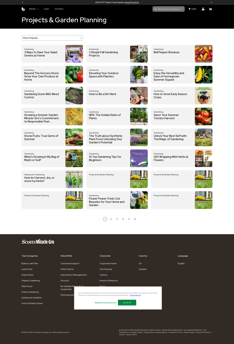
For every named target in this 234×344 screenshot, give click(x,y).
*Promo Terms (131, 335)
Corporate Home (108, 263)
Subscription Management (74, 274)
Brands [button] (32, 9)
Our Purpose (106, 269)
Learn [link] (46, 9)
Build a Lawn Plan (30, 263)
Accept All (127, 303)
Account (65, 280)
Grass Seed (27, 274)
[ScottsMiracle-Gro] (23, 9)
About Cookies (155, 330)
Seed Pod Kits (132, 2)
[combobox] (168, 9)
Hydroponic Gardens (32, 297)
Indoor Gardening (30, 292)
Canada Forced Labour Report (155, 332)
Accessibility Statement (193, 330)
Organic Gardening (31, 280)
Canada (142, 269)
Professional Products (71, 294)
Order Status (67, 269)
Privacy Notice (189, 332)
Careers (103, 274)
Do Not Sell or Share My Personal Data (133, 330)
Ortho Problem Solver (32, 303)
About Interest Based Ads (172, 330)
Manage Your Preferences (105, 302)
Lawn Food (27, 269)
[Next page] (135, 219)
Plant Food (27, 286)
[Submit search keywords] (155, 9)
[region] (118, 298)
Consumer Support (70, 263)
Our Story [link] (59, 9)
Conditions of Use (175, 332)
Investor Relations (109, 280)
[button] (23, 2)
